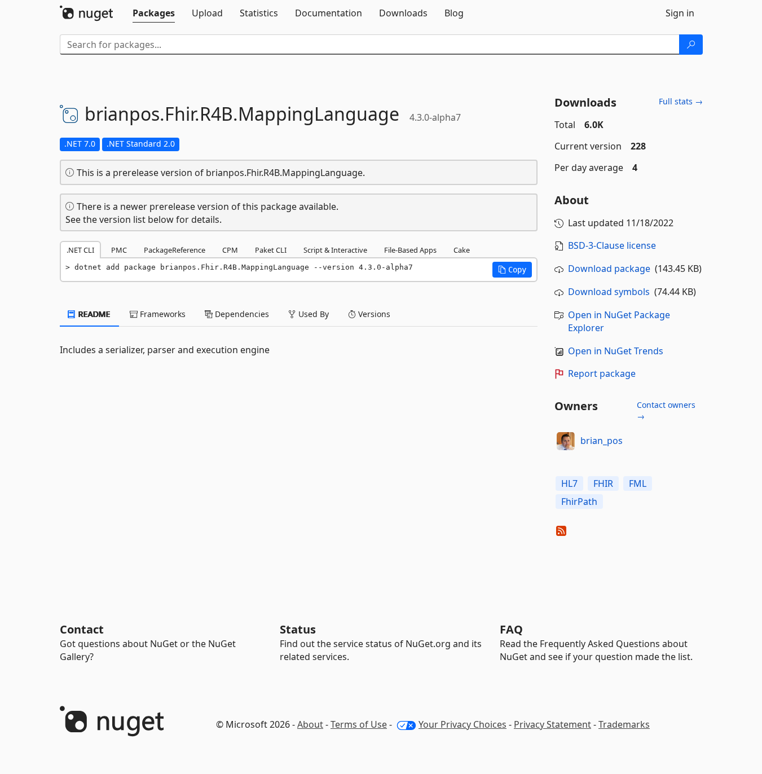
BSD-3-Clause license (612, 245)
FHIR (603, 483)
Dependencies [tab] (241, 314)
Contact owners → (666, 410)
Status (298, 629)
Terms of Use (359, 724)
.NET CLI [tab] (80, 250)
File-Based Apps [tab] (410, 250)
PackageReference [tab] (174, 250)
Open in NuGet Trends (615, 351)
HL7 (569, 483)
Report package (602, 373)
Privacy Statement (552, 724)
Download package (609, 268)
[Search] (691, 44)
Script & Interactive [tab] (335, 250)
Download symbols (609, 291)
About (310, 724)
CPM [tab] (230, 250)
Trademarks (624, 724)
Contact (82, 629)
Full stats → (681, 101)
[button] (512, 270)
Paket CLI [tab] (271, 250)
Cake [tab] (461, 250)
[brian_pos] (566, 441)
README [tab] (93, 314)
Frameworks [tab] (162, 314)
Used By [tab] (312, 314)
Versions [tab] (373, 314)
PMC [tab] (119, 250)
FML (637, 483)
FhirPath (579, 501)
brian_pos (601, 440)
